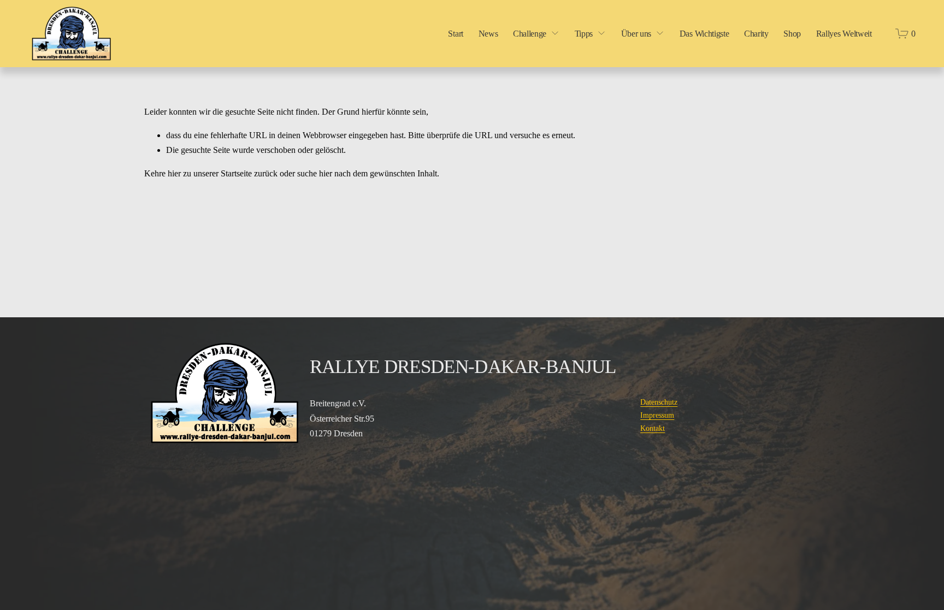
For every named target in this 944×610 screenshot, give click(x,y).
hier (174, 173)
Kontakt (652, 428)
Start (455, 33)
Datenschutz (658, 402)
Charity (756, 33)
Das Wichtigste (704, 33)
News (488, 33)
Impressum (657, 415)
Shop (792, 33)
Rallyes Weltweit (844, 33)
